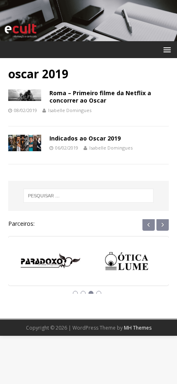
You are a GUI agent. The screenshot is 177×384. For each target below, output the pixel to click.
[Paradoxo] (50, 264)
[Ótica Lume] (127, 264)
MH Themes (137, 327)
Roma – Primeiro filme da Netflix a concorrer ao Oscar (100, 96)
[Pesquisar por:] (88, 196)
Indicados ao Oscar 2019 (85, 138)
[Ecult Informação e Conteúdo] (88, 36)
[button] (165, 49)
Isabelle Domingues (69, 110)
